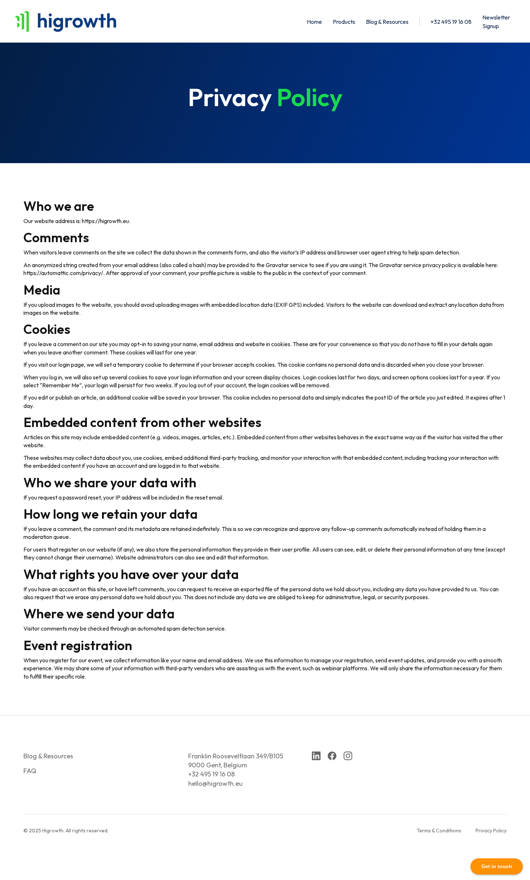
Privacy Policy (491, 830)
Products (344, 21)
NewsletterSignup (496, 22)
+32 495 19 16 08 (451, 21)
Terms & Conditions (439, 830)
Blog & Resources (387, 21)
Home (314, 21)
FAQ (29, 771)
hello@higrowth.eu (215, 783)
